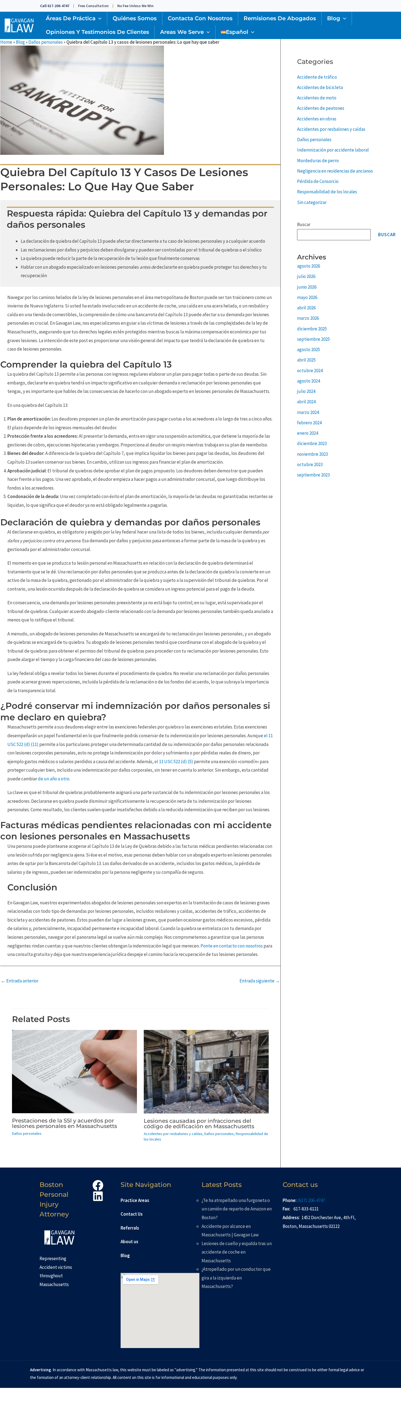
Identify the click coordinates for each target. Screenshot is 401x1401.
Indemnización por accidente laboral (333, 150)
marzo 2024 (308, 412)
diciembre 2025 (312, 329)
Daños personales (45, 42)
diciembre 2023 (312, 443)
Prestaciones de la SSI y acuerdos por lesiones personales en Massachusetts (64, 1123)
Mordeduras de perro (318, 161)
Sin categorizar (312, 202)
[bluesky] (99, 1196)
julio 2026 (306, 276)
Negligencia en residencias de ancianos (335, 171)
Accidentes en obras (316, 119)
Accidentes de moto (316, 98)
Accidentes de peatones (320, 108)
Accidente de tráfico (317, 77)
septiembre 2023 (313, 475)
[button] (98, 18)
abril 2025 (306, 360)
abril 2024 (306, 402)
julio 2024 (306, 391)
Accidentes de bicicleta (320, 87)
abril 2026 (306, 308)
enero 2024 (307, 433)
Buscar (303, 224)
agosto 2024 (308, 381)
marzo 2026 (308, 318)
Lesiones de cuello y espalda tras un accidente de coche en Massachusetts (237, 1252)
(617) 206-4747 (311, 1200)
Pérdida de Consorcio (318, 181)
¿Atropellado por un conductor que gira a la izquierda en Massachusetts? (236, 1277)
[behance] (99, 1185)
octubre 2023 (310, 464)
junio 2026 (306, 287)
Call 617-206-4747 (54, 6)
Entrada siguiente (260, 981)
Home (6, 42)
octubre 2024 (310, 371)
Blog (20, 42)
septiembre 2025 (313, 339)
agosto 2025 (308, 349)
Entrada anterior (19, 981)
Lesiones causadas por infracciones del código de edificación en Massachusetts (199, 1124)
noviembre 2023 (312, 454)
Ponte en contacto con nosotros (231, 946)
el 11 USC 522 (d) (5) (173, 762)
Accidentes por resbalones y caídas (173, 1133)
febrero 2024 (309, 423)
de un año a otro (53, 779)
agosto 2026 (308, 266)
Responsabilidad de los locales (327, 192)
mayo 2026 (307, 297)
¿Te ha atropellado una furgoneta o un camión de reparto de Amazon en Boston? (237, 1209)
